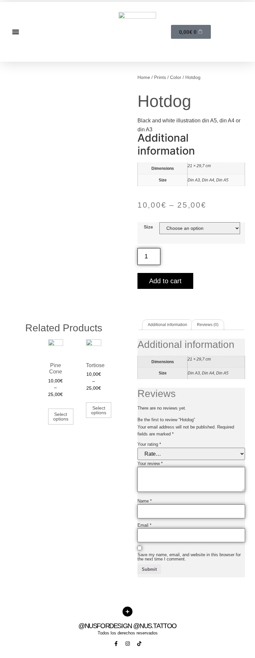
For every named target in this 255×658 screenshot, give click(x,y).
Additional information (167, 324)
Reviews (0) (207, 324)
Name (144, 501)
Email (144, 525)
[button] (15, 31)
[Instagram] (127, 643)
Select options (60, 417)
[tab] (167, 324)
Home (143, 77)
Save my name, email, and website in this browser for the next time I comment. (189, 557)
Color (175, 77)
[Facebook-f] (116, 643)
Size (148, 227)
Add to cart (165, 281)
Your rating (149, 444)
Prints (160, 77)
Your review (150, 463)
